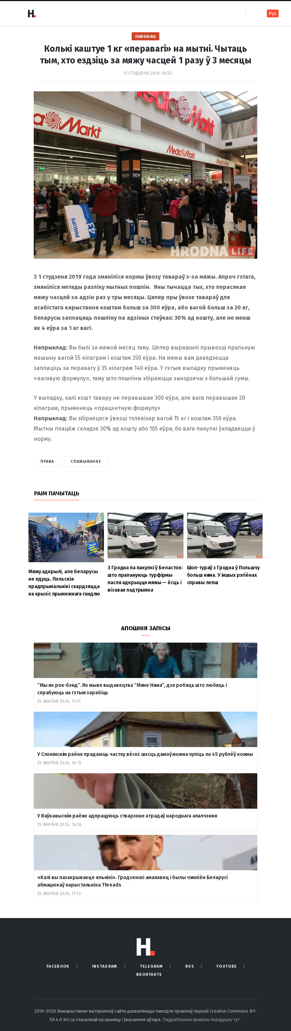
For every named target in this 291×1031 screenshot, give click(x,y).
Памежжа (145, 36)
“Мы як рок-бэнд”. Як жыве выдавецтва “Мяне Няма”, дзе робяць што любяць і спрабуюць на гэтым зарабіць (132, 689)
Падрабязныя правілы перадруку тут (202, 1019)
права (47, 461)
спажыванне (86, 461)
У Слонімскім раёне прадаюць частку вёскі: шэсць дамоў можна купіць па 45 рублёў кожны (145, 754)
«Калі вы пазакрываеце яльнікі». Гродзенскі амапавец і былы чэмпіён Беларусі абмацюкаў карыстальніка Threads (132, 881)
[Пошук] (252, 13)
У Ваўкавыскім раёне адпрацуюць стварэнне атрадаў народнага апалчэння (127, 816)
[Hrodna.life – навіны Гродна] (31, 13)
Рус (273, 14)
